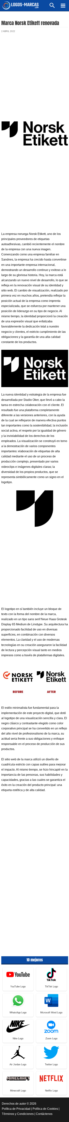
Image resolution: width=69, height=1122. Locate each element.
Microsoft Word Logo (51, 1012)
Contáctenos (44, 1113)
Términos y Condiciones (18, 1113)
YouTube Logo (18, 986)
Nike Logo (18, 1038)
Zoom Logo (51, 1038)
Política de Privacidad (16, 1108)
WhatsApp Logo (18, 1012)
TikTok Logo (51, 986)
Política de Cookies (45, 1108)
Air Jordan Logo (18, 1064)
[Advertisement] (34, 75)
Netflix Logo (51, 1090)
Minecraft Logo (18, 1090)
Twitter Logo (51, 1064)
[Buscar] (52, 7)
